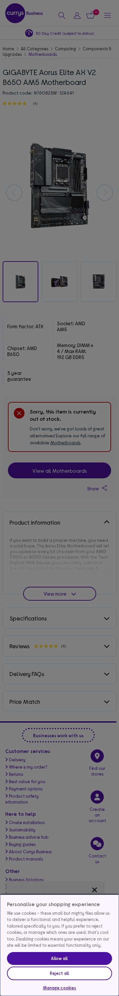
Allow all (59, 958)
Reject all (59, 973)
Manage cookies (59, 987)
